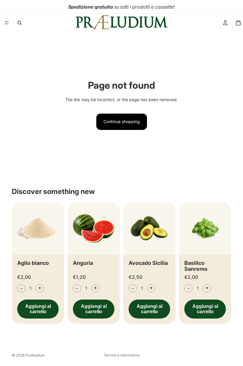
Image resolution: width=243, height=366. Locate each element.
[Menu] (7, 23)
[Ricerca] (19, 22)
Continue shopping (121, 121)
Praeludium (35, 355)
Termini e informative (122, 355)
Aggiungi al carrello (38, 309)
